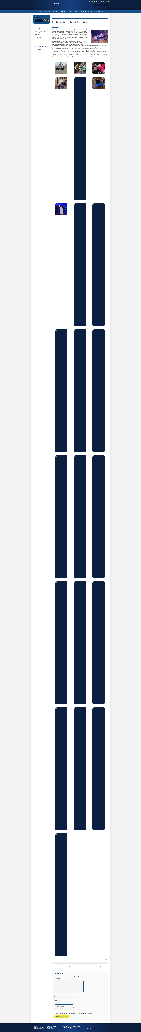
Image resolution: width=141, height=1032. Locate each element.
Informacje (55, 11)
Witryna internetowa (59, 1006)
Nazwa (56, 995)
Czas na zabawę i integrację (41, 33)
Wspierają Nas (99, 11)
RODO (76, 11)
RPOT (56, 4)
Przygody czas (38, 37)
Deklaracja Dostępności (44, 11)
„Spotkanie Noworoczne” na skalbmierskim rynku (65, 967)
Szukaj (36, 18)
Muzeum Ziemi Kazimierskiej (41, 36)
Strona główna (62, 16)
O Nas (69, 11)
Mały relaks (37, 34)
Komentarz (57, 978)
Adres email (57, 1000)
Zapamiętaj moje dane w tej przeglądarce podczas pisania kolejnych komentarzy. (73, 1013)
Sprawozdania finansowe (86, 11)
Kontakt (63, 11)
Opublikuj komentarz (61, 1016)
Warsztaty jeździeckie (40, 31)
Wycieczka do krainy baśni (100, 967)
